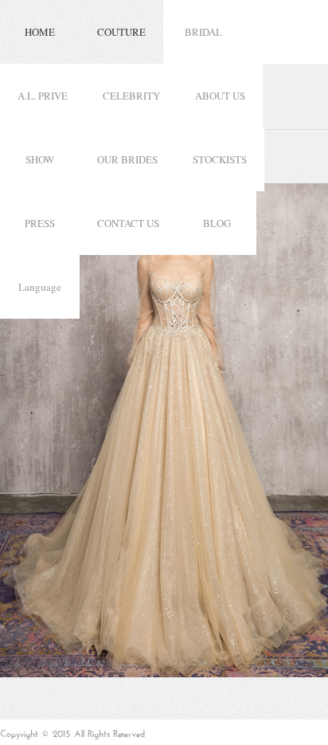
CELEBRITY (131, 95)
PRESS (40, 223)
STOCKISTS (220, 159)
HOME (40, 32)
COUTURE (121, 32)
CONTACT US (128, 223)
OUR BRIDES (127, 159)
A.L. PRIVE (43, 95)
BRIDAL (203, 32)
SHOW (39, 159)
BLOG (217, 223)
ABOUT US (220, 95)
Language (39, 287)
